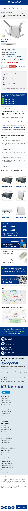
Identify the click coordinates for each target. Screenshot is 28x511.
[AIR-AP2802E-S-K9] (7, 211)
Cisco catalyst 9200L (6, 440)
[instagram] (12, 387)
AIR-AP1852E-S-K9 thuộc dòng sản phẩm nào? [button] (13, 144)
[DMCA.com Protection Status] (5, 421)
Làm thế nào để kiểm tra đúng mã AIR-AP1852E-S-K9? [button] (13, 161)
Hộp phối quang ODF (5, 461)
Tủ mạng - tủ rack (5, 452)
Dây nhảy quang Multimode (7, 467)
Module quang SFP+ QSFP (7, 459)
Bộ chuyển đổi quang (5, 455)
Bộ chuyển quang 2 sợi (6, 457)
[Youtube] (9, 387)
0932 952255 (21, 376)
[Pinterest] (19, 387)
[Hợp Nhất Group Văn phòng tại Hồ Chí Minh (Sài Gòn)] (14, 316)
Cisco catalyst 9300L (6, 442)
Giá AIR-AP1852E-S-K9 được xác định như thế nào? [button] (13, 165)
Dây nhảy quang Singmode (7, 465)
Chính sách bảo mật (5, 400)
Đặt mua (13, 66)
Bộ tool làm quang (5, 470)
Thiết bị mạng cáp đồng (6, 438)
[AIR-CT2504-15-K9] (7, 180)
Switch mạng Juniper (5, 427)
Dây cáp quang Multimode (7, 463)
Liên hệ (2, 415)
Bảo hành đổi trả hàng (6, 402)
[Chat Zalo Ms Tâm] (2, 509)
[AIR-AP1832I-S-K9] (21, 195)
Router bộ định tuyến (5, 432)
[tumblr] (22, 387)
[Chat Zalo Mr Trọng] (9, 509)
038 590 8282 (9, 101)
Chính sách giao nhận (5, 405)
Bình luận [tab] (17, 108)
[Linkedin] (16, 387)
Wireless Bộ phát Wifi (6, 429)
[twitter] (6, 387)
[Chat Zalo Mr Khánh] (12, 509)
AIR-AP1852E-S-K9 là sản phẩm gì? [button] (11, 140)
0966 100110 (21, 382)
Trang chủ (3, 8)
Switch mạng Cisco (5, 425)
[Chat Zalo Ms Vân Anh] (5, 509)
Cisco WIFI (4, 127)
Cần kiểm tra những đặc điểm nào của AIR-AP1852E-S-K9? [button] (13, 148)
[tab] (14, 140)
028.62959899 (9, 230)
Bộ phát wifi (16, 127)
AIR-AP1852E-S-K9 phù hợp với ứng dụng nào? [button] (13, 153)
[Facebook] (2, 387)
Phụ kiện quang (4, 472)
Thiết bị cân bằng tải (5, 436)
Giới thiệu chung (4, 398)
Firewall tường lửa (5, 434)
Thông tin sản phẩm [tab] (7, 108)
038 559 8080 (9, 99)
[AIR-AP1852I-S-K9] (21, 211)
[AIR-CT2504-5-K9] (7, 195)
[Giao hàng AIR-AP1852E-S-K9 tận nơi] (14, 243)
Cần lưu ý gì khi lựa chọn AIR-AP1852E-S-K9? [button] (13, 157)
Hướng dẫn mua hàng (6, 411)
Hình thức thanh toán (5, 407)
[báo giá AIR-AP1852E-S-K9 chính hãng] (14, 280)
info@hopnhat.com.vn (10, 235)
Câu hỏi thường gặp (5, 409)
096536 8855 (9, 103)
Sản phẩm (11, 8)
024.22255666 (9, 226)
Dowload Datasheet (5, 413)
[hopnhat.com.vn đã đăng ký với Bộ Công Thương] (5, 392)
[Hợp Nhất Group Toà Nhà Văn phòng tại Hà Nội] (14, 297)
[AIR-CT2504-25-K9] (21, 180)
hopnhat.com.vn (9, 368)
